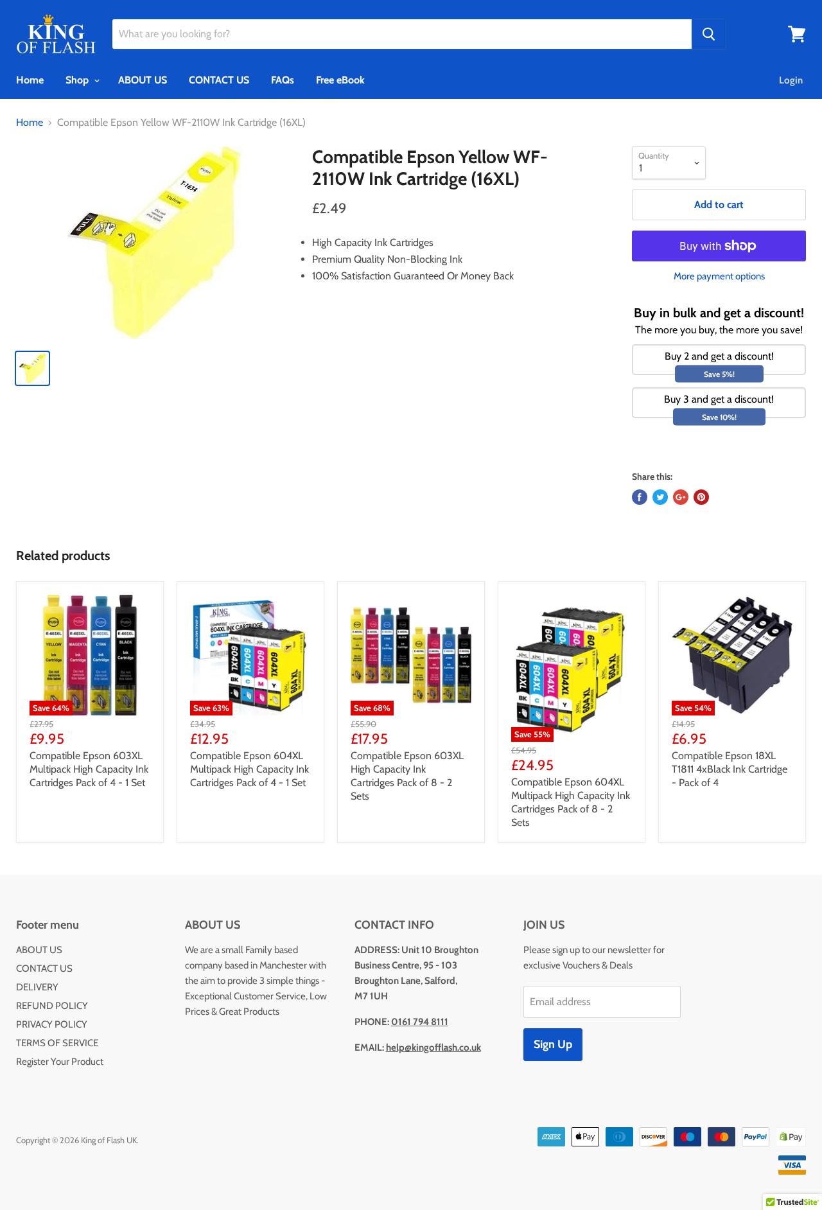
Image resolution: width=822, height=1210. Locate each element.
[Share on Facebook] (639, 497)
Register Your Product (59, 1061)
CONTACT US (219, 80)
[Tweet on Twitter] (660, 497)
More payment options (719, 276)
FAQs (282, 80)
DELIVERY (37, 987)
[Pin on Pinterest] (701, 497)
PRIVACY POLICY (51, 1024)
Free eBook (340, 80)
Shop (78, 80)
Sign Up (553, 1044)
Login (791, 80)
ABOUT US (142, 80)
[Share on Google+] (680, 497)
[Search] (709, 34)
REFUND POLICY (52, 1006)
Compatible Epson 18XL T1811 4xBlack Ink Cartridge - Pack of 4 (729, 769)
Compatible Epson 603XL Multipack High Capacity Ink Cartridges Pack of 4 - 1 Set (89, 769)
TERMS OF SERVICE (57, 1043)
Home (30, 80)
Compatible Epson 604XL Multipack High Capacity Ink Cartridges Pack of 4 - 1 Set (249, 769)
